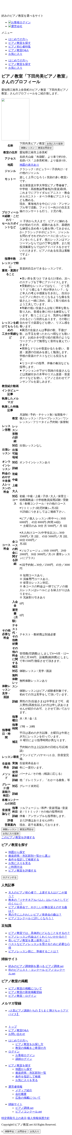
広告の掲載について (28, 1097)
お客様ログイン (21, 22)
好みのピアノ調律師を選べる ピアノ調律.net (35, 966)
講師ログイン (23, 1058)
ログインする (9, 877)
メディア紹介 (23, 1090)
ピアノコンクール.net (28, 1111)
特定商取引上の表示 (14, 1118)
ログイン (14, 1051)
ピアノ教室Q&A (18, 50)
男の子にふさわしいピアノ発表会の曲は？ (35, 914)
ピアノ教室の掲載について (25, 988)
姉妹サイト (15, 1104)
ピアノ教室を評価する (22, 870)
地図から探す (16, 852)
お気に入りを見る (19, 863)
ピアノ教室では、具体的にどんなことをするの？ (39, 933)
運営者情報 (15, 1086)
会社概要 (21, 1094)
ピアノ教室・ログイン (22, 995)
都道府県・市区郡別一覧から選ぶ (29, 855)
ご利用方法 (15, 866)
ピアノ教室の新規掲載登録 (25, 992)
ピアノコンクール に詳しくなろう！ (31, 918)
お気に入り (15, 53)
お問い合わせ (16, 1034)
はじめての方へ (18, 39)
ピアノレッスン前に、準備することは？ (33, 951)
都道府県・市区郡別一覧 (30, 1072)
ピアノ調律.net (24, 1107)
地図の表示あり (29, 164)
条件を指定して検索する (23, 859)
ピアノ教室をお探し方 (29, 1044)
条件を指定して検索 (28, 1076)
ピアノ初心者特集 (19, 46)
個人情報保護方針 (38, 1118)
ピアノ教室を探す (19, 42)
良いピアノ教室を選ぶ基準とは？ (29, 940)
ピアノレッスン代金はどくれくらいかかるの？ (37, 936)
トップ (12, 1026)
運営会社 (16, 26)
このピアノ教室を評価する (18, 837)
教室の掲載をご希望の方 (30, 1047)
